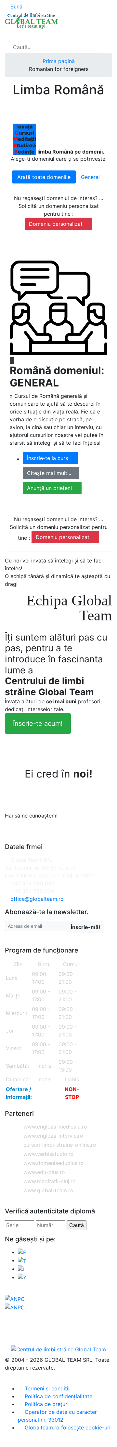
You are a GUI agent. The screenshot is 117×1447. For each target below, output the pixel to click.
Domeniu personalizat (56, 224)
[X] (22, 1260)
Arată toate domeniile (44, 177)
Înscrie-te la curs (48, 458)
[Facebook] (22, 1252)
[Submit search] (105, 47)
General (90, 177)
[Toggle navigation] (11, 35)
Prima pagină (59, 61)
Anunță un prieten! (50, 488)
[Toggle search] (7, 47)
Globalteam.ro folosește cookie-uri (66, 1427)
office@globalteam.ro (37, 899)
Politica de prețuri (46, 1404)
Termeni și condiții (46, 1388)
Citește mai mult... (49, 473)
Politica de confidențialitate (57, 1396)
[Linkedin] (22, 1268)
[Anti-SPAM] (67, 899)
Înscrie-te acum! (38, 723)
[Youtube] (22, 1277)
